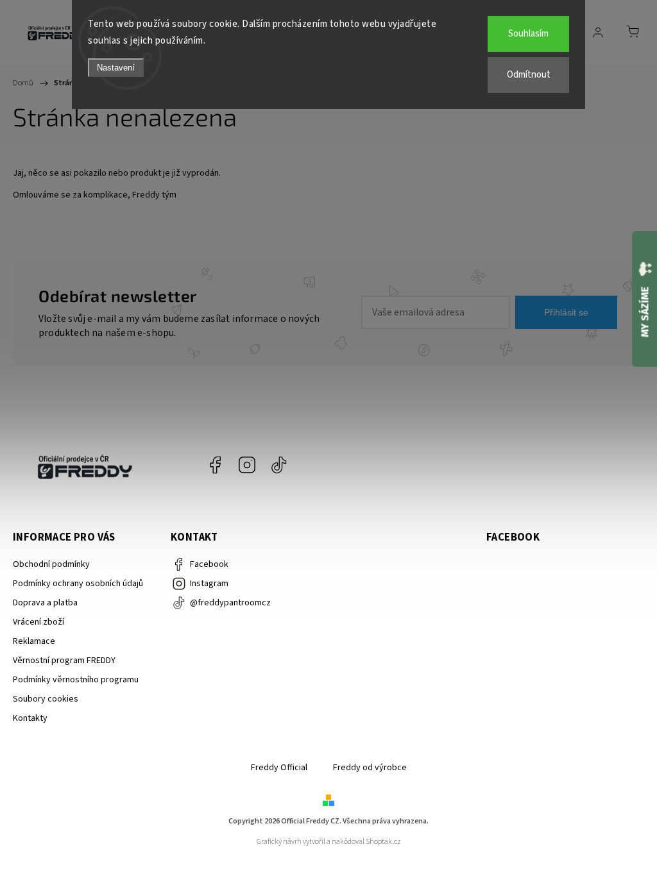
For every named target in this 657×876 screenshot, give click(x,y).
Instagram (247, 465)
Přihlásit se (566, 312)
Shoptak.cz (383, 841)
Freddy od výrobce (370, 767)
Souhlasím (528, 33)
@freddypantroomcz (279, 465)
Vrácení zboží (38, 622)
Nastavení (116, 67)
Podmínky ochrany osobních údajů (78, 583)
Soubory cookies (45, 699)
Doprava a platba (45, 602)
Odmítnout (528, 74)
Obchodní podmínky (51, 564)
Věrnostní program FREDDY (64, 660)
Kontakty (30, 718)
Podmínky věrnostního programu (76, 679)
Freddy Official (279, 767)
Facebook (215, 465)
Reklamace (34, 641)
